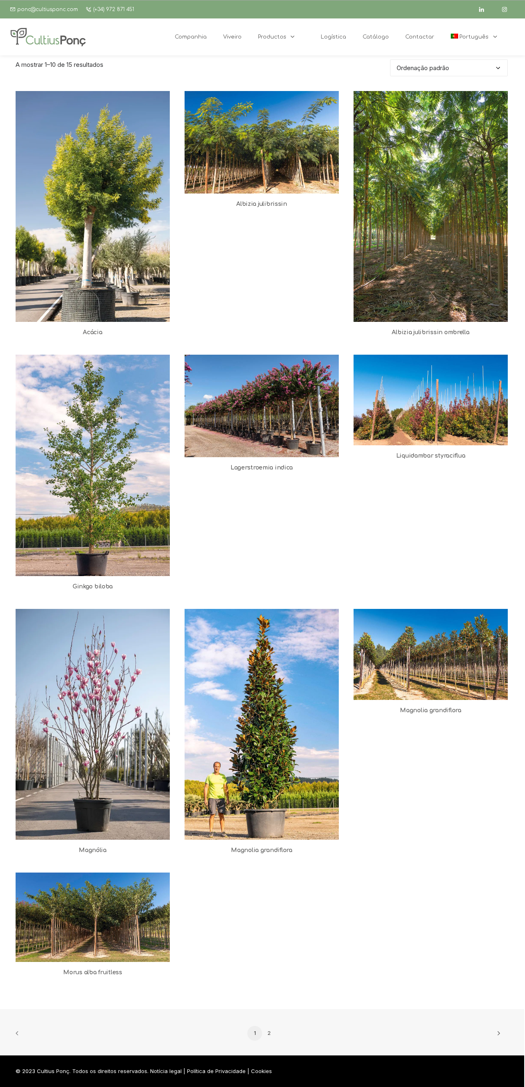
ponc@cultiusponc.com (47, 9)
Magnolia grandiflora (261, 850)
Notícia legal (166, 1071)
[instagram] (508, 9)
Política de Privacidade (216, 1071)
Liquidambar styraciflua (431, 456)
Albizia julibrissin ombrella (430, 332)
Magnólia (93, 850)
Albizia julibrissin (261, 204)
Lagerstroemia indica (262, 468)
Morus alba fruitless (92, 972)
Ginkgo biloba (93, 586)
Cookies (261, 1071)
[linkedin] (485, 9)
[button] (93, 206)
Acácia (92, 332)
